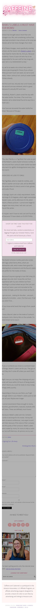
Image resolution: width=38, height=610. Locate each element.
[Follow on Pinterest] (14, 525)
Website (4, 493)
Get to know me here (13, 569)
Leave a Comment (23, 30)
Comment (5, 460)
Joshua (9, 437)
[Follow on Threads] (23, 525)
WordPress (20, 607)
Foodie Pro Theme (21, 605)
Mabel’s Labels (26, 51)
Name (4, 480)
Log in (26, 607)
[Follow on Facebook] (10, 525)
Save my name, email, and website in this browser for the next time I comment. (18, 503)
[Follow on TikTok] (27, 525)
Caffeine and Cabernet (19, 9)
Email (4, 486)
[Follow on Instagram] (18, 525)
